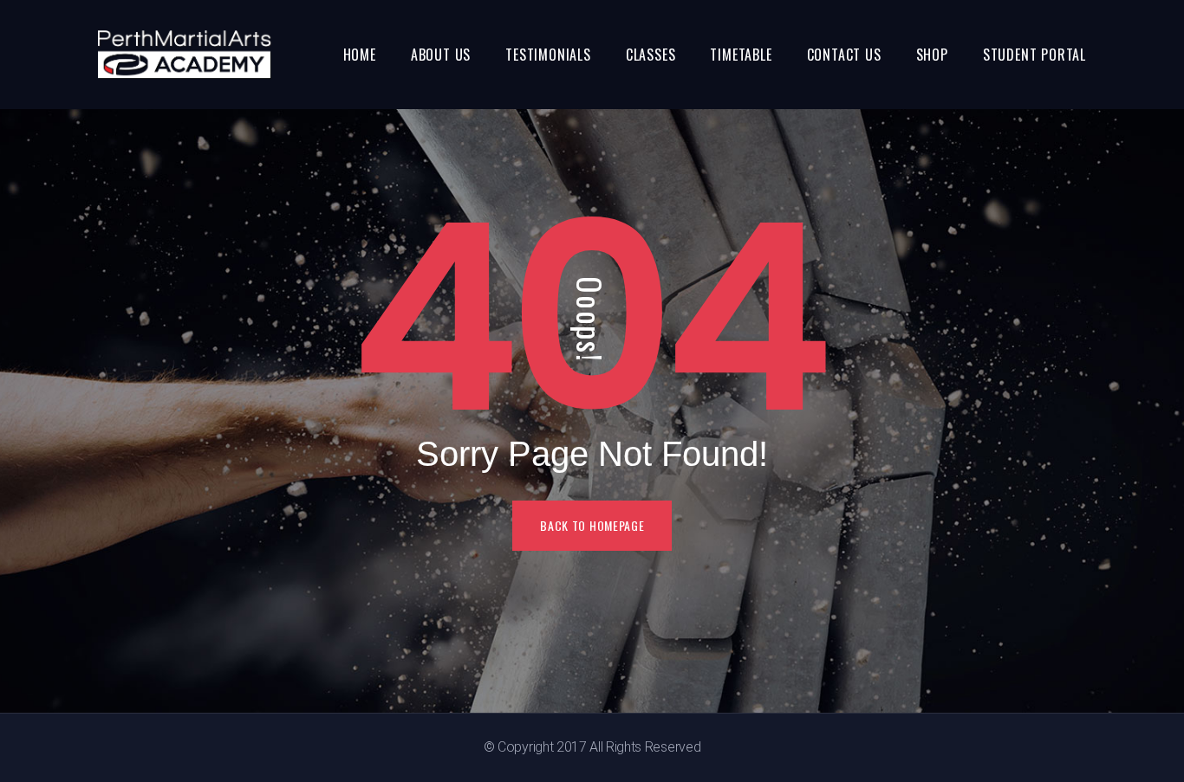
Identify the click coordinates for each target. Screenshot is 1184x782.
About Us (441, 54)
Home (359, 54)
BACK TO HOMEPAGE (592, 525)
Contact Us (844, 54)
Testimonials (548, 54)
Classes (651, 54)
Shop (932, 54)
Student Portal (1034, 54)
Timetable (740, 54)
